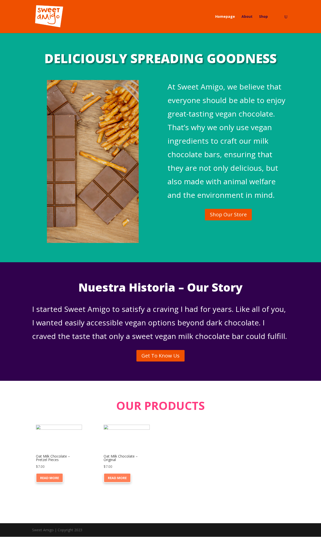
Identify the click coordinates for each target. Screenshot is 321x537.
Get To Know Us (160, 355)
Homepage (225, 17)
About (247, 17)
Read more (49, 478)
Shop (263, 17)
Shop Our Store (228, 214)
